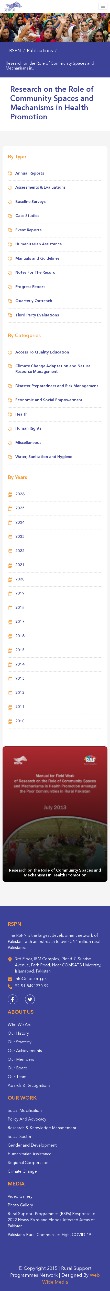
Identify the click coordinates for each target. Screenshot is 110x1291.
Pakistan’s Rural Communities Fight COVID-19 (49, 1235)
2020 (20, 579)
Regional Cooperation (28, 1163)
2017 (20, 622)
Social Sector (19, 1137)
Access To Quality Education (42, 353)
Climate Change (22, 1172)
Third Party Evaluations (37, 315)
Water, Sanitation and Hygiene (43, 457)
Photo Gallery (20, 1205)
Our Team (17, 1077)
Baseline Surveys (30, 202)
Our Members (21, 1060)
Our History (18, 1034)
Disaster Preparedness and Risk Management (56, 386)
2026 (20, 494)
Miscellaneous (28, 443)
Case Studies (27, 216)
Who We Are (19, 1025)
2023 (20, 537)
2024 (20, 523)
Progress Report (30, 287)
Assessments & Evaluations (40, 188)
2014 (20, 665)
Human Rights (28, 429)
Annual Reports (29, 174)
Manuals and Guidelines (37, 259)
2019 (20, 594)
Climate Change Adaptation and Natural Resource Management (53, 369)
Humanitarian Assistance (38, 244)
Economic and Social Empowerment (49, 400)
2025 (20, 508)
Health (21, 415)
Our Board (17, 1068)
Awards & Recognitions (29, 1086)
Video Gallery (20, 1197)
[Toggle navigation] (102, 6)
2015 (20, 650)
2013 (20, 679)
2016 (20, 636)
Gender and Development (32, 1146)
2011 (20, 707)
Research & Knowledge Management (42, 1128)
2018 (20, 608)
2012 (20, 693)
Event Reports (28, 230)
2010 (20, 721)
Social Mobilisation (25, 1111)
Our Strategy (19, 1042)
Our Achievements (25, 1051)
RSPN (15, 51)
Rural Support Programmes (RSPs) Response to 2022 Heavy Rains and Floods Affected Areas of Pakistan (51, 1220)
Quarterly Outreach (33, 301)
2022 (20, 551)
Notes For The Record (35, 273)
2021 (20, 565)
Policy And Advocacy (27, 1119)
